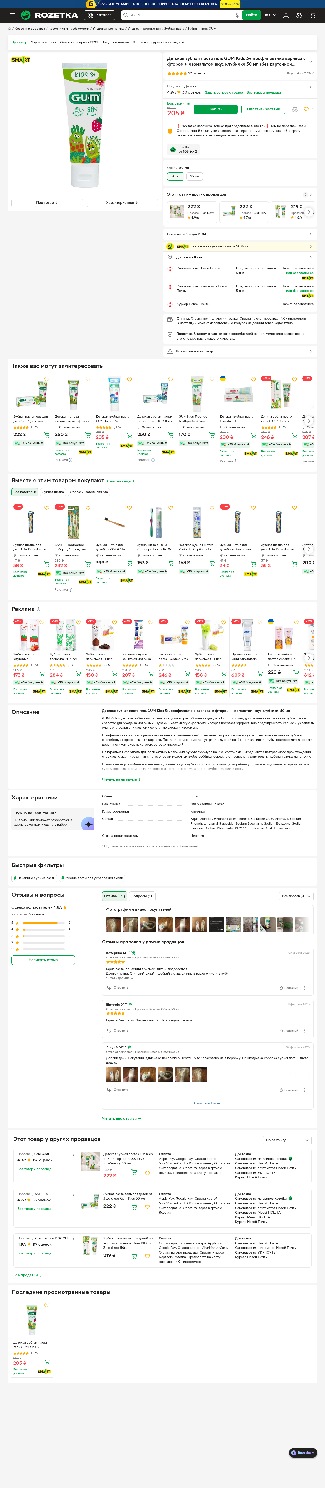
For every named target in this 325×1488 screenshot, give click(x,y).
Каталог (103, 15)
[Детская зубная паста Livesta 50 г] (238, 394)
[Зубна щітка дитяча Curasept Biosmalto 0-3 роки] (156, 522)
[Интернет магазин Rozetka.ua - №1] (49, 15)
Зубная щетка (53, 492)
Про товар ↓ (47, 203)
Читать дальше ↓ (119, 978)
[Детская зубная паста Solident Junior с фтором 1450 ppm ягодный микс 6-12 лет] (284, 635)
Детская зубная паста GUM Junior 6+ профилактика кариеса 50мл (114, 419)
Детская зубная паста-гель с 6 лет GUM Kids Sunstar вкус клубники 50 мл (155, 419)
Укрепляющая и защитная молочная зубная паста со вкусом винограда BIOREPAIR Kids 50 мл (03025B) (137, 657)
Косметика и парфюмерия (68, 28)
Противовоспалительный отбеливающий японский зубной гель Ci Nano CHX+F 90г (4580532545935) (247, 657)
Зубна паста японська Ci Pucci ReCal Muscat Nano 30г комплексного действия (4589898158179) (210, 657)
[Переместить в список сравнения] (294, 109)
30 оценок (191, 93)
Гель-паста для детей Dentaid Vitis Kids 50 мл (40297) (173, 657)
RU (267, 15)
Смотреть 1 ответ (208, 1103)
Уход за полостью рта (144, 28)
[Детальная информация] (38, 609)
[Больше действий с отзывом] (305, 988)
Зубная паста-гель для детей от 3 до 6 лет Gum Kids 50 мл (30, 419)
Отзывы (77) (114, 896)
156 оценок (43, 1160)
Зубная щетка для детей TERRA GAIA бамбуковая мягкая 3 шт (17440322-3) (112, 548)
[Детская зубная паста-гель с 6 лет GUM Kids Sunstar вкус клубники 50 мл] (156, 394)
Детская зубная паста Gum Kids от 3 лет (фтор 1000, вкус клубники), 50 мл (128, 1159)
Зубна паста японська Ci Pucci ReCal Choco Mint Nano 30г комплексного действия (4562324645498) (99, 657)
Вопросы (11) (142, 896)
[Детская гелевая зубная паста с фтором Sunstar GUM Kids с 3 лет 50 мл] (73, 394)
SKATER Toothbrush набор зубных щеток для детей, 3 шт (71, 548)
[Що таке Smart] (20, 60)
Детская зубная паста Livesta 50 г (236, 419)
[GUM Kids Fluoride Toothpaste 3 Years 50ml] (197, 394)
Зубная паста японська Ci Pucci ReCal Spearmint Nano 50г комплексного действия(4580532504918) (65, 657)
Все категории (25, 492)
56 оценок (41, 1200)
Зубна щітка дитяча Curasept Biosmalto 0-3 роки (155, 548)
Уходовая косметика (108, 28)
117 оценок (42, 1245)
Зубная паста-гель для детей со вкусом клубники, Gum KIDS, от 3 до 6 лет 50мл (128, 1243)
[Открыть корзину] (312, 15)
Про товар (19, 42)
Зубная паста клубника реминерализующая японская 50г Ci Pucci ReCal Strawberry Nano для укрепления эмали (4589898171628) (28, 657)
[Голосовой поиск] (237, 15)
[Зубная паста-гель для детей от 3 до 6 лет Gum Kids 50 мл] (32, 394)
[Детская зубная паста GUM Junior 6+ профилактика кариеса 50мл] (114, 394)
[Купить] (47, 435)
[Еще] (311, 61)
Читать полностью (121, 780)
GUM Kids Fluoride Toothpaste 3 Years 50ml (193, 419)
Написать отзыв (43, 960)
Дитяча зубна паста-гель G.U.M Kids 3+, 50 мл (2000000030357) (279, 419)
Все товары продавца (264, 92)
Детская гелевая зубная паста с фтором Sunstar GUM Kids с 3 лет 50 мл (73, 419)
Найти (251, 15)
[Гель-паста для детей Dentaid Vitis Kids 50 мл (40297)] (175, 635)
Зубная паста (174, 28)
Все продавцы (25, 1275)
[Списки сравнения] (299, 15)
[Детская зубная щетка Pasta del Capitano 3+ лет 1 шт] (197, 522)
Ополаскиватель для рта (89, 492)
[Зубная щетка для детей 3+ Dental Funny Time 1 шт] (32, 522)
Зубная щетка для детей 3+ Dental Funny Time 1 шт (30, 548)
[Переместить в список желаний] (306, 109)
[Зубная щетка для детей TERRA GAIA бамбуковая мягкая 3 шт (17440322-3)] (114, 522)
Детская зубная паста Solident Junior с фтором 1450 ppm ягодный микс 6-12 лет (284, 657)
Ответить (121, 987)
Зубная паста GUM (201, 28)
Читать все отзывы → (122, 1119)
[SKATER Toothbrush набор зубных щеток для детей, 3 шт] (73, 522)
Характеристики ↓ (122, 203)
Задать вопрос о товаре (224, 92)
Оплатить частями (263, 109)
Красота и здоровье (30, 28)
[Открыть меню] (12, 15)
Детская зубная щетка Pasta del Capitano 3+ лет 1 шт (196, 548)
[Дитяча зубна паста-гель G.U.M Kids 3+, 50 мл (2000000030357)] (280, 394)
